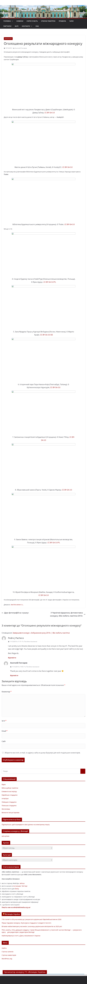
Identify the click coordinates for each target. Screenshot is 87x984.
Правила (62, 21)
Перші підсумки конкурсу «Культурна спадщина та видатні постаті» (26, 923)
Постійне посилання (30, 641)
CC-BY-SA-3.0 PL (50, 282)
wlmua (22, 883)
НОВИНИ (19, 21)
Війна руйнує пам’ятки (10, 788)
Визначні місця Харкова (10, 813)
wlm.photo (5, 836)
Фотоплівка (6, 809)
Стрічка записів (7, 952)
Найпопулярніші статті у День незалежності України (21, 936)
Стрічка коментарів (9, 955)
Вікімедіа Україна (12, 914)
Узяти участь (32, 21)
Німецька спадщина (9, 802)
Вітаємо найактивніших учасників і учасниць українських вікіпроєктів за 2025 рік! (32, 926)
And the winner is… (17, 605)
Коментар (6, 691)
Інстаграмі (17, 886)
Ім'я (4, 721)
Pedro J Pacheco (16, 638)
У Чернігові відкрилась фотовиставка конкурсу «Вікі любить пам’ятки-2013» (66, 614)
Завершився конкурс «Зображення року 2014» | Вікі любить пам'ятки (41, 633)
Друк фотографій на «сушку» (16, 613)
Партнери (7, 26)
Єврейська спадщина (9, 795)
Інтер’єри (5, 798)
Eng (37, 26)
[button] (12, 21)
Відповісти (12, 658)
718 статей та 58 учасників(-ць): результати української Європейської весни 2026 (31, 919)
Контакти (26, 26)
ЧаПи (71, 21)
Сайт (4, 741)
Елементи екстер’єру (9, 791)
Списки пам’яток (48, 21)
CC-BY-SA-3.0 (50, 112)
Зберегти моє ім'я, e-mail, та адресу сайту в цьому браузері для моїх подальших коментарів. (42, 753)
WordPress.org (7, 959)
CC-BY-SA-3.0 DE (46, 335)
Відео (4, 784)
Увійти (4, 948)
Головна (7, 21)
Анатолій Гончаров (21, 48)
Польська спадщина (9, 805)
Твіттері (24, 886)
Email (4, 731)
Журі (16, 26)
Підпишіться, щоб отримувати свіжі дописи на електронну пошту (26, 825)
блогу (17, 889)
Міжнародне (8, 38)
